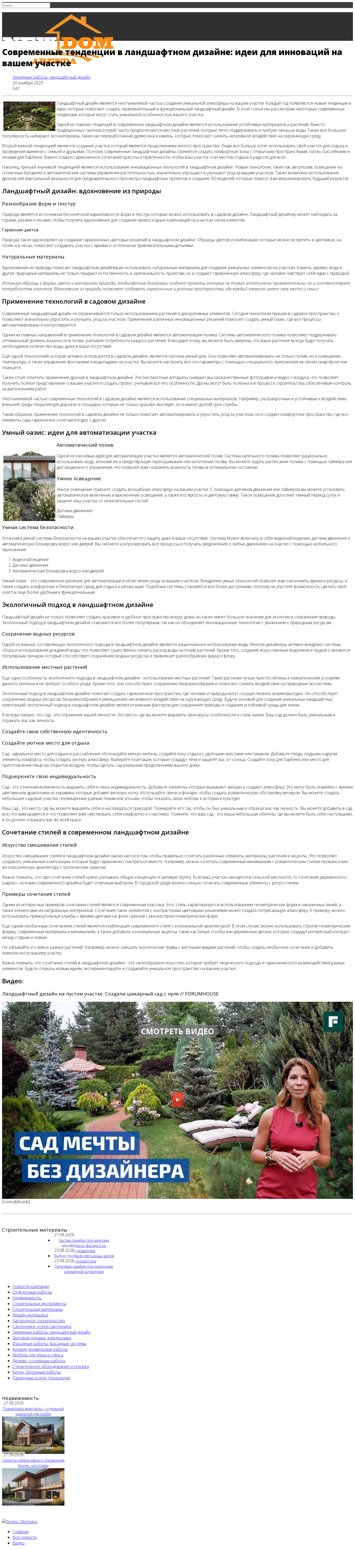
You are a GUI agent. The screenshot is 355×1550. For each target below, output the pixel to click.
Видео (18, 1543)
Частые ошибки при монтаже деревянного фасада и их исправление (83, 1245)
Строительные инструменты (39, 1303)
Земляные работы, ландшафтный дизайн (51, 77)
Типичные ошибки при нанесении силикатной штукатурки (84, 1269)
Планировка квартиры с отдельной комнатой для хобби (33, 1411)
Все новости (24, 127)
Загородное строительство (38, 1321)
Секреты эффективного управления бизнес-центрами (33, 1463)
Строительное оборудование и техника (50, 1366)
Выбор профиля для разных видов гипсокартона (84, 1258)
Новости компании (30, 1286)
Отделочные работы (32, 1292)
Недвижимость (27, 1298)
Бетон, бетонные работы (36, 1372)
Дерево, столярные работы (38, 1361)
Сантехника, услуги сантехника (41, 1326)
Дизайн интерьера (30, 1315)
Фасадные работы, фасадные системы (49, 1343)
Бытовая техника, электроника (41, 1338)
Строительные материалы (37, 1309)
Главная (20, 99)
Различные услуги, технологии (41, 1378)
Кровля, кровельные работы (40, 1349)
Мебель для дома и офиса (37, 1355)
